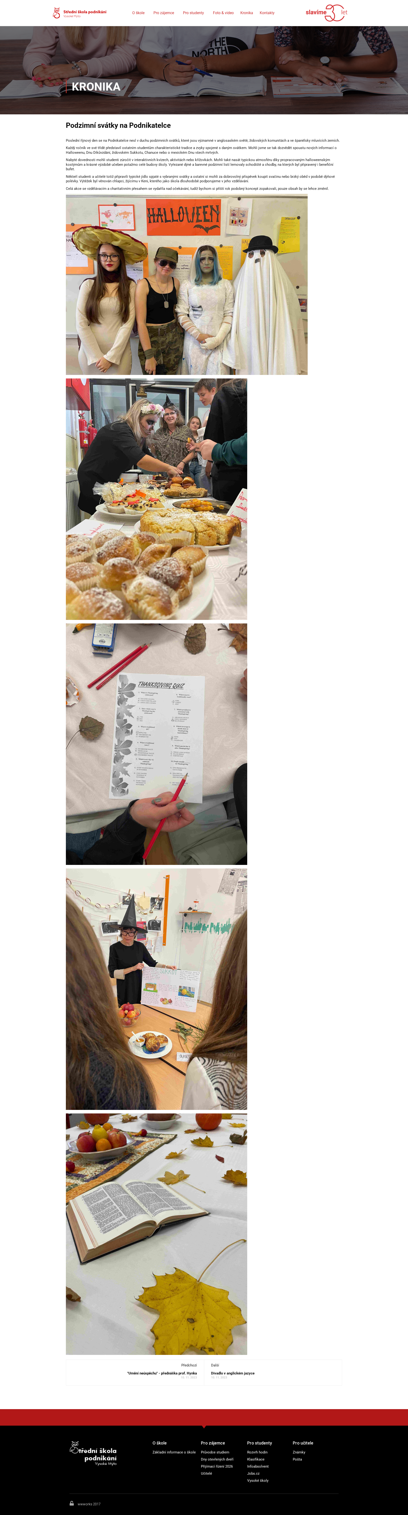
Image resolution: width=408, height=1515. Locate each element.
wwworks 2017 (89, 1504)
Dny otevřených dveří (217, 1459)
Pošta (297, 1459)
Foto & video (223, 13)
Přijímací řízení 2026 (217, 1466)
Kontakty (267, 13)
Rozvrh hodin (257, 1452)
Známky (299, 1452)
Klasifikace (255, 1459)
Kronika (246, 13)
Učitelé (206, 1473)
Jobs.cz (253, 1473)
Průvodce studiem (215, 1452)
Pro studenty (193, 13)
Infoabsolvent (258, 1466)
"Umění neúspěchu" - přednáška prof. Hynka (162, 1373)
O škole (138, 13)
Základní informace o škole (174, 1452)
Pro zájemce (163, 13)
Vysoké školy (257, 1480)
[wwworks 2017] (71, 1503)
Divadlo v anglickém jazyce (233, 1373)
